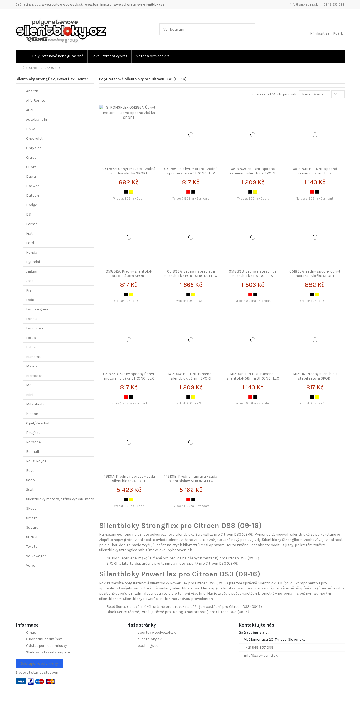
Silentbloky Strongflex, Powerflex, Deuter (52, 79)
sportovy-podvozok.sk (157, 632)
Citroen (32, 157)
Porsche (33, 442)
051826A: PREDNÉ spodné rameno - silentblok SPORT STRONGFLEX (253, 173)
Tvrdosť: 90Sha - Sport (128, 198)
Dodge (31, 205)
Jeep (30, 281)
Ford (30, 243)
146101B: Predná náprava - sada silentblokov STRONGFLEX (190, 478)
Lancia (31, 319)
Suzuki (31, 537)
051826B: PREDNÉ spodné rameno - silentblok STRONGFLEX (315, 173)
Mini (29, 394)
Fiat (29, 233)
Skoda (31, 508)
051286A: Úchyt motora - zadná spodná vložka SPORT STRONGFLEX (128, 173)
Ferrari (32, 224)
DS (28, 214)
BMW (30, 129)
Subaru (32, 527)
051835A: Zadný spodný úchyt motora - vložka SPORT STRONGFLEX (314, 276)
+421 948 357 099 (258, 647)
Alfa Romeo (35, 100)
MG (29, 385)
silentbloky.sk (150, 639)
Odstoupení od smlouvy (46, 645)
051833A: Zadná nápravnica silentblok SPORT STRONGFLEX (190, 273)
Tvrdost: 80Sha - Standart (253, 403)
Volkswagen (36, 556)
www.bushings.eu (98, 4)
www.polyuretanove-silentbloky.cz (139, 4)
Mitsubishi (35, 404)
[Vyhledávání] (250, 29)
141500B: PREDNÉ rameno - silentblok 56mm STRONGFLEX (253, 376)
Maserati (33, 357)
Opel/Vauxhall (38, 423)
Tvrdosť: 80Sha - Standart (191, 198)
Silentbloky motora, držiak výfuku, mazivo (61, 499)
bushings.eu (148, 645)
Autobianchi (36, 119)
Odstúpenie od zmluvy (39, 663)
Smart (31, 518)
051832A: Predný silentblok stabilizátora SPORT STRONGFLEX (129, 276)
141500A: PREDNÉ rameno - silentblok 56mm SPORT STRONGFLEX (190, 378)
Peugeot (33, 432)
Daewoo (33, 186)
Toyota (31, 546)
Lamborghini (37, 309)
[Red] (188, 192)
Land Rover (35, 328)
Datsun (32, 195)
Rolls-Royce (36, 461)
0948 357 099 (334, 4)
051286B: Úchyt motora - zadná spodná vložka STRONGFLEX (191, 171)
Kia (28, 290)
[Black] (126, 192)
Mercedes (34, 375)
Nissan (32, 413)
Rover (31, 470)
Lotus (31, 347)
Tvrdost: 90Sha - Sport (191, 403)
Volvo (30, 565)
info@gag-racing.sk (303, 4)
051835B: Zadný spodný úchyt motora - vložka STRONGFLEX (128, 376)
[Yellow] (131, 192)
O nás (31, 632)
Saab (30, 480)
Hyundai (33, 262)
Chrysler (33, 148)
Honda (31, 252)
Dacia (31, 176)
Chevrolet (34, 138)
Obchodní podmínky (44, 639)
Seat (30, 489)
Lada (30, 300)
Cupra (31, 167)
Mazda (31, 366)
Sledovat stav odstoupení (48, 652)
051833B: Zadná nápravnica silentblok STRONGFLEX (253, 273)
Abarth (32, 91)
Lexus (31, 338)
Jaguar (32, 271)
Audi (29, 110)
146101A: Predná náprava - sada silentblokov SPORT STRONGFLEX (129, 481)
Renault (33, 451)
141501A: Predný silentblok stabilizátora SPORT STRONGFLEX (315, 378)
